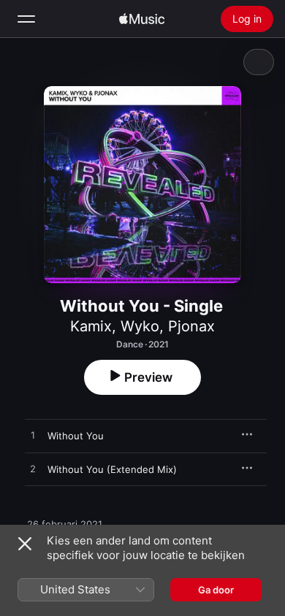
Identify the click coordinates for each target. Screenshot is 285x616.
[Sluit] (24, 543)
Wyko (140, 326)
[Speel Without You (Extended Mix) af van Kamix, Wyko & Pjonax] (33, 469)
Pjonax (191, 326)
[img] (141, 19)
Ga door (216, 590)
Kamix (91, 326)
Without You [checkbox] (76, 436)
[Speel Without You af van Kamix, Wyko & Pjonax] (33, 435)
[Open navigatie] (26, 19)
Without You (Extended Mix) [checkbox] (112, 469)
